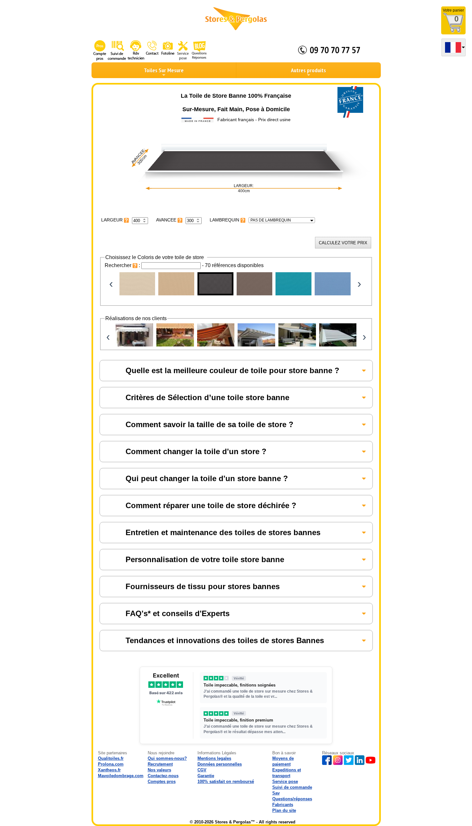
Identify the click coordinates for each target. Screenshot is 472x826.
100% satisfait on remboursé (225, 781)
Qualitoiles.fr (111, 758)
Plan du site (284, 810)
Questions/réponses (292, 798)
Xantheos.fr (109, 770)
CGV (201, 770)
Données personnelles (219, 764)
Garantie (205, 775)
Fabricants (282, 804)
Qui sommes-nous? (167, 758)
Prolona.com (111, 764)
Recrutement (160, 764)
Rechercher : (123, 265)
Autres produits (308, 70)
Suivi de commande (292, 787)
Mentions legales (214, 758)
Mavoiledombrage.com (121, 775)
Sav (276, 793)
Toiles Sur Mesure (164, 70)
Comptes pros (162, 781)
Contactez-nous (163, 775)
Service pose (285, 781)
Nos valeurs (159, 770)
